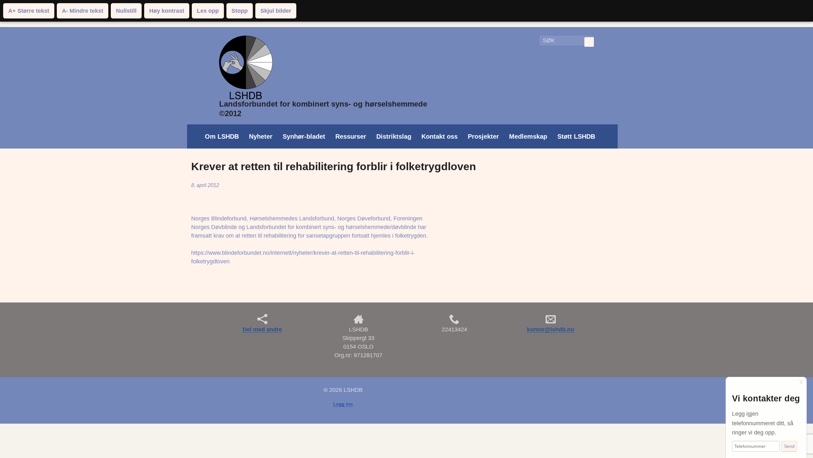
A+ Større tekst (28, 11)
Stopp (240, 11)
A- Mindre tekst (82, 11)
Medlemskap (528, 136)
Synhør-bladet (304, 136)
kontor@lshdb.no (550, 329)
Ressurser (350, 136)
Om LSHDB (222, 136)
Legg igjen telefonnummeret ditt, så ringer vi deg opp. (762, 423)
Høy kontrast (166, 11)
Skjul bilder (275, 11)
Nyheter (260, 136)
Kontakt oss (439, 136)
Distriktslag (393, 136)
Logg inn (343, 403)
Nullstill (126, 11)
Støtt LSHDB (576, 136)
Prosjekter (483, 136)
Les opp (208, 11)
